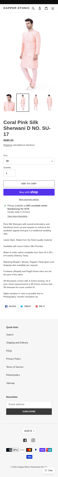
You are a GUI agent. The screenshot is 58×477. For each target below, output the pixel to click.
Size (5, 155)
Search (9, 334)
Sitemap (10, 383)
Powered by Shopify (38, 467)
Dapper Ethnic (16, 8)
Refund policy (13, 375)
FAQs (9, 350)
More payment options (29, 199)
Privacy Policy (13, 358)
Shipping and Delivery (17, 342)
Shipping (7, 145)
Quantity (7, 167)
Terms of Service (14, 367)
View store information (17, 216)
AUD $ (28, 431)
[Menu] (52, 8)
